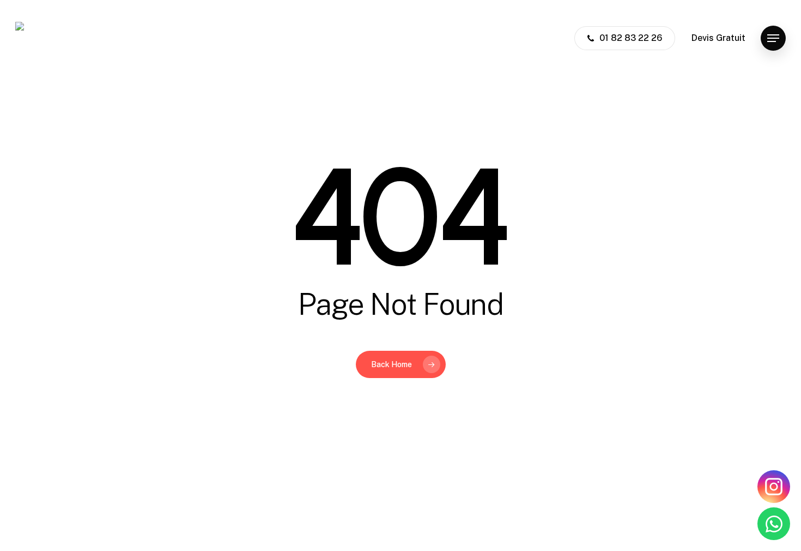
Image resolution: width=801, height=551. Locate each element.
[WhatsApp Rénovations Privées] (773, 523)
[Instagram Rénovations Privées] (773, 486)
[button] (773, 38)
